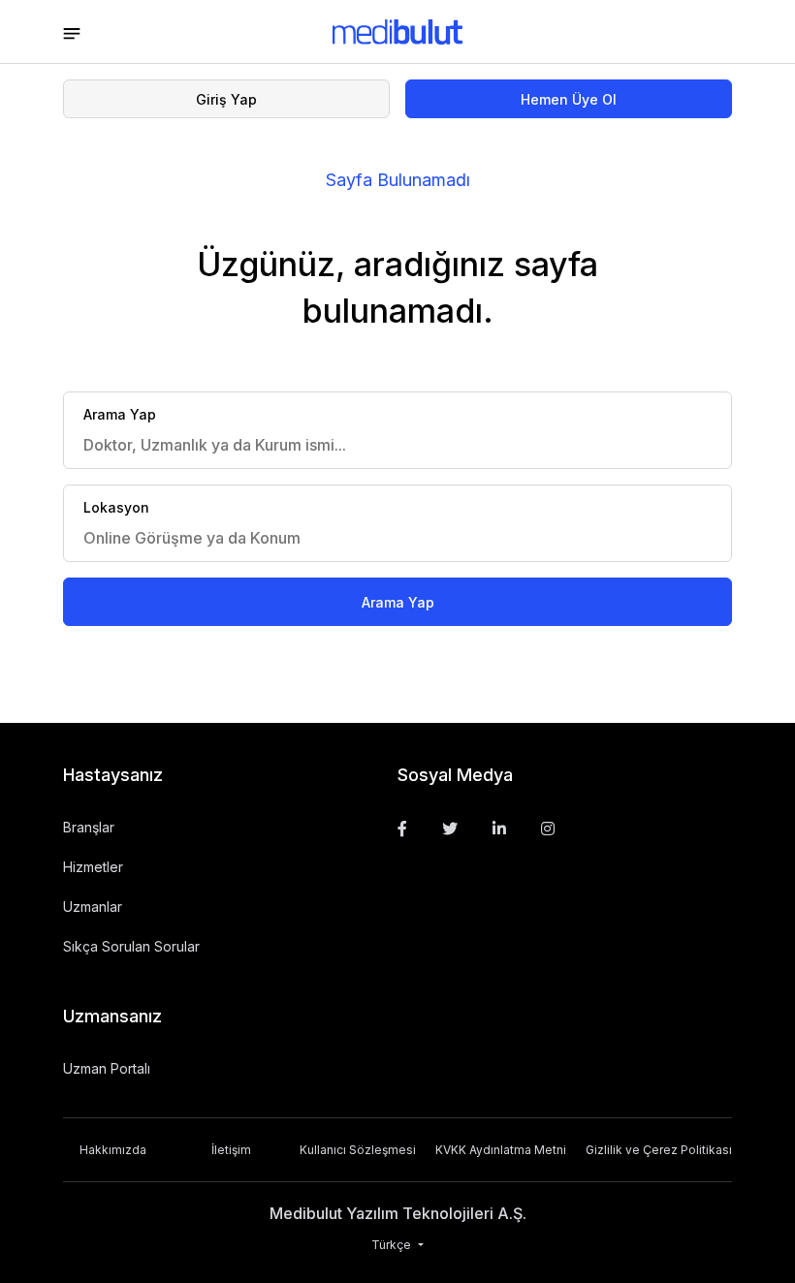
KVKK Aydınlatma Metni (500, 1149)
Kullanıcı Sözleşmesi (358, 1149)
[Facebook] (402, 828)
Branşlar (88, 827)
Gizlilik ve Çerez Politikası (659, 1149)
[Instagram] (548, 828)
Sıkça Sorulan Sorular (131, 946)
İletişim (231, 1149)
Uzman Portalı (106, 1068)
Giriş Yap (226, 99)
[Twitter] (450, 828)
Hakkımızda (113, 1149)
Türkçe (392, 1244)
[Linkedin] (499, 828)
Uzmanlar (92, 906)
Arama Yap (398, 602)
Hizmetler (93, 867)
